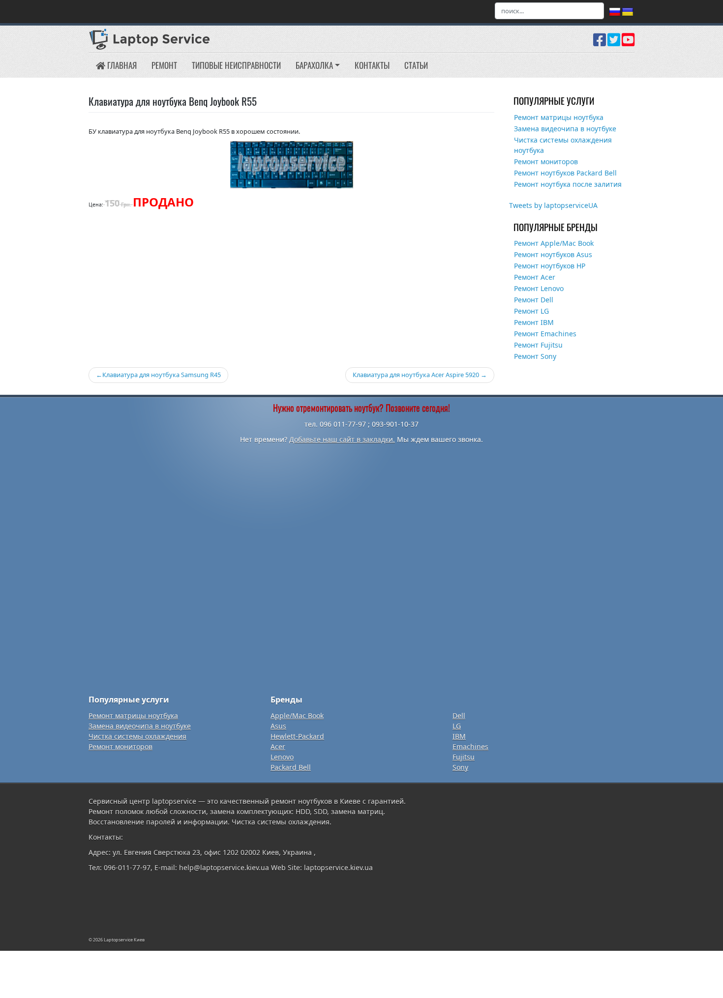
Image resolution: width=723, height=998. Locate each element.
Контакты (372, 65)
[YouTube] (628, 43)
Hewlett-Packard (297, 736)
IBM (459, 736)
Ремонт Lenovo (539, 288)
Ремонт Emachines (545, 333)
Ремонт (164, 65)
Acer (278, 746)
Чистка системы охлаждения (137, 736)
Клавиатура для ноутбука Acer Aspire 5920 (416, 374)
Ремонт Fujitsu (538, 345)
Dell (458, 715)
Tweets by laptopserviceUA (553, 205)
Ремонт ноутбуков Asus (553, 254)
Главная (121, 65)
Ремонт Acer (534, 277)
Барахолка (314, 65)
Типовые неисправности (236, 65)
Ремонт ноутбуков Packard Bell (565, 172)
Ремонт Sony (535, 356)
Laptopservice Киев (124, 940)
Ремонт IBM (534, 322)
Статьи (416, 65)
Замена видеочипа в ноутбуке (565, 128)
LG (456, 726)
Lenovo (282, 757)
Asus (278, 726)
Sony (460, 767)
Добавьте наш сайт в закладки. (342, 439)
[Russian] (615, 12)
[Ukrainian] (627, 12)
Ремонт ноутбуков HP (549, 265)
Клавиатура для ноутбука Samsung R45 (161, 374)
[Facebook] (599, 43)
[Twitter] (614, 43)
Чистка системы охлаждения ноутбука (563, 145)
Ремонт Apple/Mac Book (554, 243)
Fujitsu (463, 757)
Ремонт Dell (533, 299)
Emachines (470, 746)
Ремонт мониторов (546, 161)
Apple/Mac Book (297, 715)
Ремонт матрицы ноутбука (558, 117)
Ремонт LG (531, 311)
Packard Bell (291, 767)
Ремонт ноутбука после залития (568, 184)
